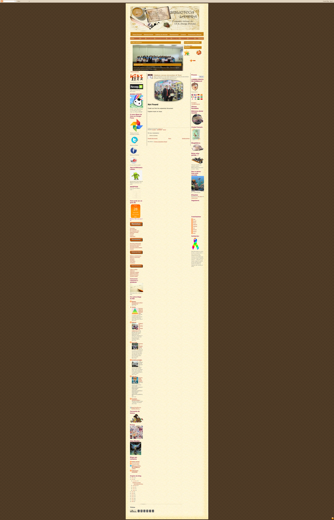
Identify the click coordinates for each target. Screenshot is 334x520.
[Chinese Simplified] (201, 99)
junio (134, 487)
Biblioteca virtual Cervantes (135, 255)
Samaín (164, 129)
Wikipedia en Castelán (134, 272)
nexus (194, 233)
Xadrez (169, 38)
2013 (133, 495)
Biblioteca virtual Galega (135, 257)
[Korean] (195, 99)
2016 (133, 479)
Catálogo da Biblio (134, 269)
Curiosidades (184, 38)
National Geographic (134, 232)
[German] (198, 95)
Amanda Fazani (194, 197)
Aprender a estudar (134, 276)
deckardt (195, 229)
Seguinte (137, 71)
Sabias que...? (135, 376)
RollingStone (132, 236)
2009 (133, 501)
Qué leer (131, 234)
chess (191, 45)
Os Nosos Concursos (160, 38)
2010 (133, 499)
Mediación (134, 322)
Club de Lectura (150, 38)
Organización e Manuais (194, 34)
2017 (133, 477)
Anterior (132, 71)
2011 (133, 498)
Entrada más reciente (153, 138)
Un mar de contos (135, 463)
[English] (192, 95)
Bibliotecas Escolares (134, 274)
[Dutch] (195, 97)
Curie (194, 219)
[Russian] (198, 97)
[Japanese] (192, 99)
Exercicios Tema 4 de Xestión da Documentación (141, 311)
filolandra (134, 301)
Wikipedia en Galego (134, 273)
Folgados (134, 307)
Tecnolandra (134, 398)
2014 (133, 493)
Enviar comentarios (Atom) (160, 141)
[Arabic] (198, 99)
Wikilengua (132, 270)
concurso (154, 129)
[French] (195, 95)
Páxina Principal (137, 34)
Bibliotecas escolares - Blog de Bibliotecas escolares (136, 467)
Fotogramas (132, 228)
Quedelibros (132, 262)
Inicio (169, 138)
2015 (133, 491)
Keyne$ (194, 220)
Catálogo (143, 38)
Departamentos (174, 34)
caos (194, 227)
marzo (134, 490)
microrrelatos (159, 129)
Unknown (195, 224)
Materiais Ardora (148, 34)
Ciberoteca (132, 258)
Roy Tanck (200, 196)
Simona (194, 222)
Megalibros (132, 259)
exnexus (194, 231)
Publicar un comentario (154, 135)
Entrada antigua (186, 138)
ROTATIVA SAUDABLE (137, 360)
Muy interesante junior (134, 230)
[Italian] (192, 97)
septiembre (135, 485)
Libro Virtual (132, 261)
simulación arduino (136, 400)
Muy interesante (133, 229)
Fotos (197, 38)
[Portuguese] (201, 97)
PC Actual (132, 233)
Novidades (137, 38)
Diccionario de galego (134, 246)
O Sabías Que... (175, 38)
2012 (133, 496)
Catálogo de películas (161, 34)
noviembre (135, 480)
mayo (134, 488)
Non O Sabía (134, 342)
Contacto (183, 34)
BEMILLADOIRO (136, 461)
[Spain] (201, 95)
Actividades (191, 38)
